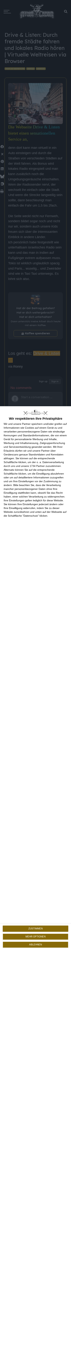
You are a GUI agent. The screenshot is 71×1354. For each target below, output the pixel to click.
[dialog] (35, 880)
